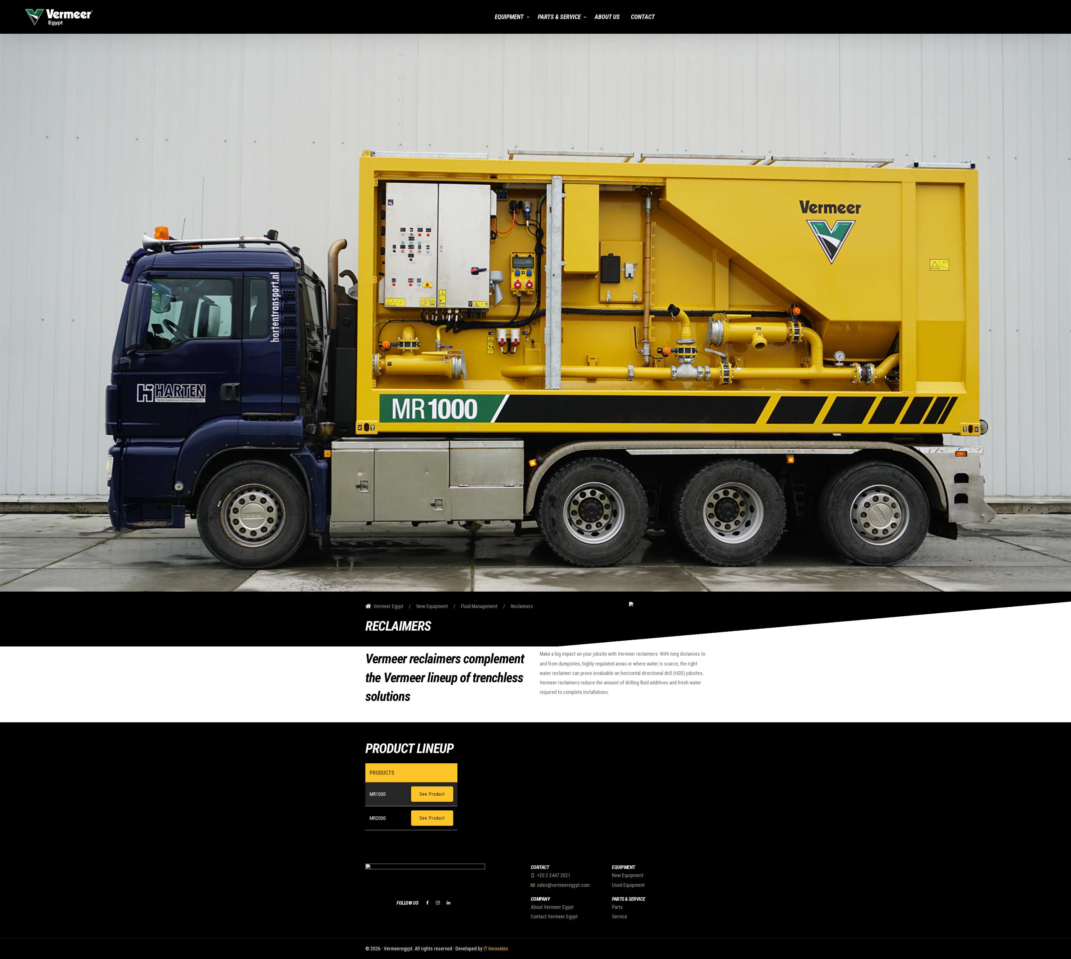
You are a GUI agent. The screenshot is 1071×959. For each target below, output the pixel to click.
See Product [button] (432, 794)
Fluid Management (479, 606)
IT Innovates (496, 948)
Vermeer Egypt (388, 606)
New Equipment (432, 606)
